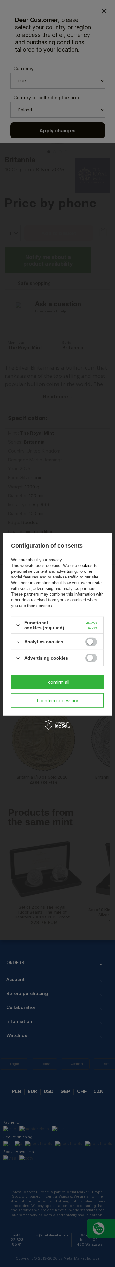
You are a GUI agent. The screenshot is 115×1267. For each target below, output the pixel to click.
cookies (85, 565)
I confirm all (57, 681)
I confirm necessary (57, 700)
